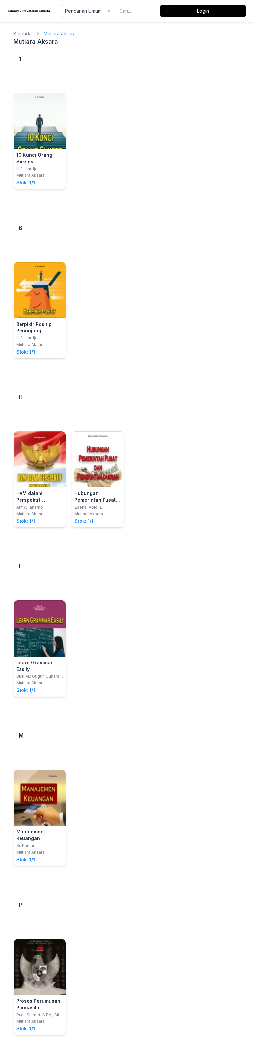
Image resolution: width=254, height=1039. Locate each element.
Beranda (22, 33)
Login (203, 11)
